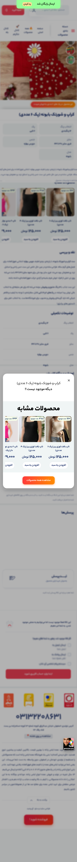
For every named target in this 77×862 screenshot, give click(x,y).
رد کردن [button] (27, 4)
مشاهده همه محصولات (38, 480)
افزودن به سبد (58, 465)
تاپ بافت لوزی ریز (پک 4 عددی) (32, 449)
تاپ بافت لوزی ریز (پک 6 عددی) (58, 449)
